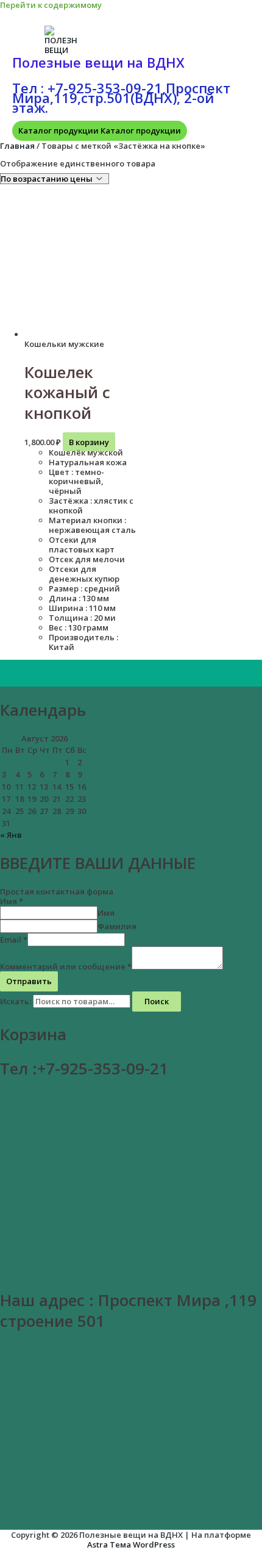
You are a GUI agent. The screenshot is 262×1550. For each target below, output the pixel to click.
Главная (17, 145)
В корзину (89, 442)
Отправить (29, 981)
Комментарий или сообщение (66, 966)
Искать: (15, 1001)
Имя (11, 901)
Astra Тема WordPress (131, 1544)
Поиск (156, 1001)
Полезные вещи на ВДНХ (98, 62)
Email (13, 939)
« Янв (11, 834)
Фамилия (116, 926)
